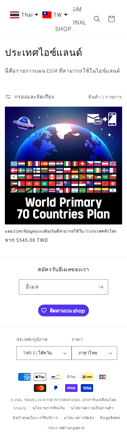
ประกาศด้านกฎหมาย (67, 428)
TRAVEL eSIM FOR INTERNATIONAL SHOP (58, 400)
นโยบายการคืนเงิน (49, 408)
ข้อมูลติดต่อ (110, 417)
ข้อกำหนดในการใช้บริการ (35, 417)
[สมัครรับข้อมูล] (100, 287)
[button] (97, 19)
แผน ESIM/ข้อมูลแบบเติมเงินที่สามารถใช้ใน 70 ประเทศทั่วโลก (61, 231)
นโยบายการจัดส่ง (79, 417)
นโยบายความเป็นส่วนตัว (92, 408)
